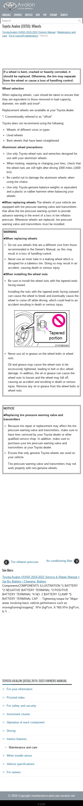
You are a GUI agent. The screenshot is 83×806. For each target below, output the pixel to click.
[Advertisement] (41, 53)
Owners (18, 15)
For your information (19, 689)
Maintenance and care (23, 747)
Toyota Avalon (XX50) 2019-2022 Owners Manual (28, 32)
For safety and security (21, 705)
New (38, 15)
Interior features (17, 739)
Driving (11, 730)
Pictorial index (16, 697)
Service (29, 15)
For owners (14, 772)
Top (44, 15)
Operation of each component (25, 722)
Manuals (6, 15)
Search (64, 15)
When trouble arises (19, 755)
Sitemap (53, 15)
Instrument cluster (18, 714)
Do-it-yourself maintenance (23, 35)
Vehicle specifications (21, 764)
